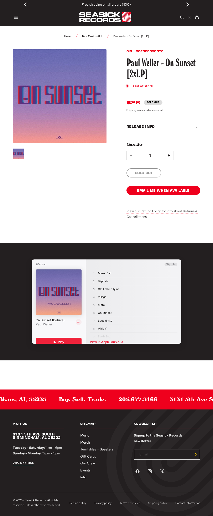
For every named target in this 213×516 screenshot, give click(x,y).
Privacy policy (102, 503)
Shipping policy (157, 503)
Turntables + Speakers (96, 449)
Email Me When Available (163, 190)
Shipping (131, 110)
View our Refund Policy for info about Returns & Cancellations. (162, 214)
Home (67, 36)
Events (85, 470)
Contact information (187, 503)
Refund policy (77, 503)
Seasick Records (35, 500)
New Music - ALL (92, 36)
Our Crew (87, 463)
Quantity (134, 144)
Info (83, 477)
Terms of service (130, 503)
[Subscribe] (195, 454)
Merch (85, 442)
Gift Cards (88, 456)
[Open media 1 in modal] (96, 60)
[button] (16, 17)
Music (84, 435)
